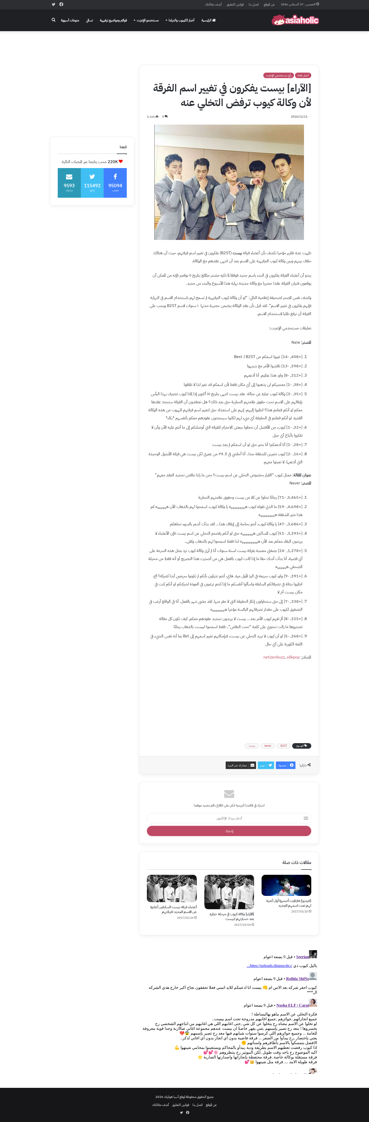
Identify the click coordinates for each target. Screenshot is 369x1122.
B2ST (283, 746)
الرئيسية (207, 20)
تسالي (89, 20)
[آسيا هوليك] (295, 20)
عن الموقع (269, 4)
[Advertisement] (184, 44)
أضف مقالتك (213, 4)
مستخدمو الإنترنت (148, 20)
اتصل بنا (254, 4)
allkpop (293, 657)
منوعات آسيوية (70, 20)
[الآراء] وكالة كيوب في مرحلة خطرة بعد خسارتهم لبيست (232, 916)
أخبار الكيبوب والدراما (181, 20)
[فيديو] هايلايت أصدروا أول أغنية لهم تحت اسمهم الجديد (288, 903)
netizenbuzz (274, 657)
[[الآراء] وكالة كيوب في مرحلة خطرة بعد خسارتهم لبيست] (229, 892)
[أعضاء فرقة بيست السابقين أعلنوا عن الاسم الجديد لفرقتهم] (172, 888)
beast (267, 746)
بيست (252, 746)
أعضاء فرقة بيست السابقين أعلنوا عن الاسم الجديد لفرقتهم (173, 909)
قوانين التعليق (235, 4)
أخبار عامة (303, 75)
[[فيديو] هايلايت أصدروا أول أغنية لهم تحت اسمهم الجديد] (286, 885)
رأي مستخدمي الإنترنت (278, 75)
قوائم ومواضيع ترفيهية (113, 20)
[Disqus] (229, 1011)
